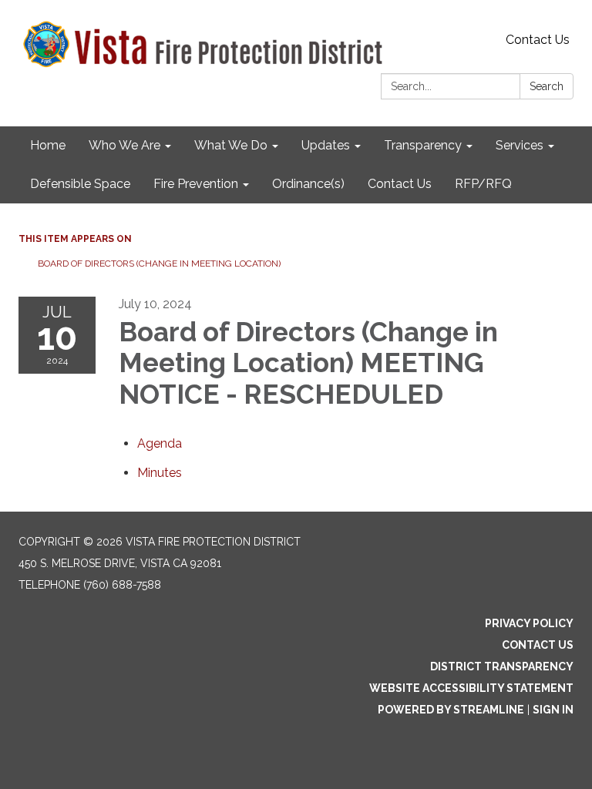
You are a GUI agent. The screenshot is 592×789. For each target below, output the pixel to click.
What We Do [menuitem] (230, 145)
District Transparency (502, 666)
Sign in (553, 709)
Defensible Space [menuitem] (80, 183)
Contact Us (538, 39)
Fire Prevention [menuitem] (195, 183)
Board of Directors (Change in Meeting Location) (159, 263)
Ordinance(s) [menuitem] (308, 183)
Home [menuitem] (48, 145)
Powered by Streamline (451, 709)
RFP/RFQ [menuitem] (483, 183)
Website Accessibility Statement (471, 688)
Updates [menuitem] (325, 145)
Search (546, 86)
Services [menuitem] (519, 145)
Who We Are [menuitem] (124, 145)
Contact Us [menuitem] (400, 183)
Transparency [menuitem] (423, 145)
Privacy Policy (529, 623)
